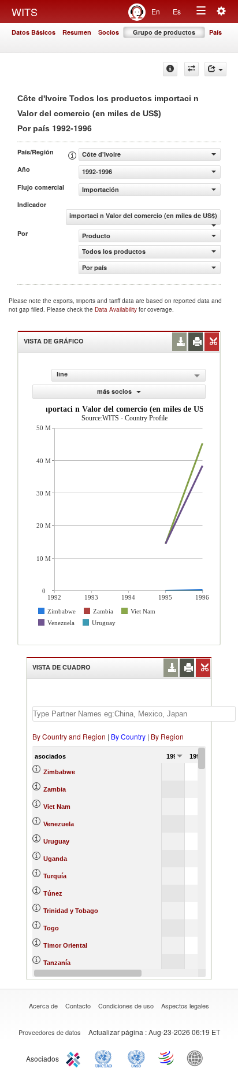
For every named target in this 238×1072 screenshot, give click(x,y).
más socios (115, 391)
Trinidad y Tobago (70, 910)
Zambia (54, 789)
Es (177, 11)
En (155, 11)
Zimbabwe (59, 771)
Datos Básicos (33, 32)
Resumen (76, 32)
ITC (75, 1057)
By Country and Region (69, 736)
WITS (25, 11)
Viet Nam (56, 806)
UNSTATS (136, 1057)
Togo (51, 928)
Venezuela (58, 823)
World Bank (197, 1057)
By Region (167, 736)
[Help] (170, 69)
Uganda (55, 858)
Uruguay (56, 841)
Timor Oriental (65, 945)
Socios (108, 32)
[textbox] (134, 714)
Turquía (54, 876)
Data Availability (117, 309)
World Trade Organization (166, 1057)
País (215, 32)
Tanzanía (56, 962)
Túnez (52, 893)
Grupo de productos (164, 32)
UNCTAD (105, 1057)
